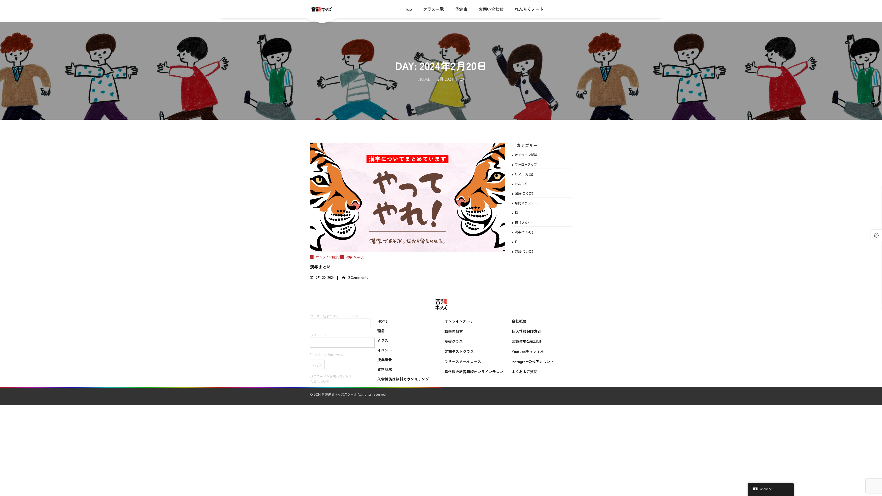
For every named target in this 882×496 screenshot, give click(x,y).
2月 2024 (445, 79)
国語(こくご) (524, 193)
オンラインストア (459, 321)
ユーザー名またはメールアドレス (334, 316)
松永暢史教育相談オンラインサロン (473, 371)
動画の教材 (453, 331)
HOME (382, 321)
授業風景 (384, 359)
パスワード (318, 335)
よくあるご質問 (524, 371)
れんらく (521, 183)
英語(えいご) (524, 251)
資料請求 (384, 369)
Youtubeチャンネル (528, 351)
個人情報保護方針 (526, 331)
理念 (381, 330)
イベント (384, 350)
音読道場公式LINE (526, 341)
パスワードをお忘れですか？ (331, 376)
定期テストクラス (459, 351)
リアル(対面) (524, 174)
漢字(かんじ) (355, 257)
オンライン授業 (327, 257)
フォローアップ (526, 164)
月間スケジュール (527, 203)
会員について (319, 381)
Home (424, 79)
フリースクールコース (462, 361)
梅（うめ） (523, 222)
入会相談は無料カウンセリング (403, 379)
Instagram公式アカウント (533, 361)
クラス (382, 340)
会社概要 (519, 321)
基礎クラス (453, 341)
